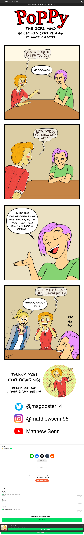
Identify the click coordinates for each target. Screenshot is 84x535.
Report (42, 467)
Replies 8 (3, 496)
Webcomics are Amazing (12, 1)
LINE (32, 456)
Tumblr (47, 456)
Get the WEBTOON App (45, 529)
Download (42, 519)
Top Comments (6, 489)
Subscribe (42, 460)
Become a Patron (42, 480)
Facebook (37, 456)
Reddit (52, 456)
